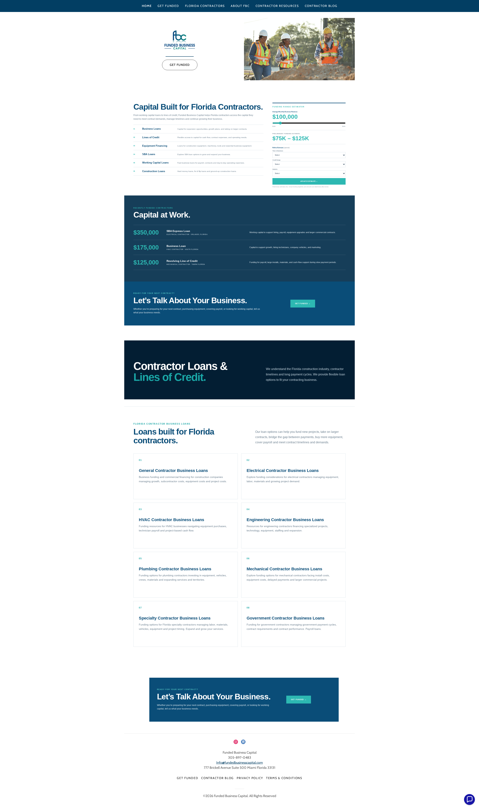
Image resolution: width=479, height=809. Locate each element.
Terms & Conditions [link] (284, 778)
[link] (180, 40)
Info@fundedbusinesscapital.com (239, 763)
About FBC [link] (240, 6)
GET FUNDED (180, 65)
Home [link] (147, 6)
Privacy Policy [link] (250, 778)
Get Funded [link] (168, 6)
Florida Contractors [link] (205, 6)
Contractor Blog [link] (321, 6)
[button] (469, 799)
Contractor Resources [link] (277, 6)
